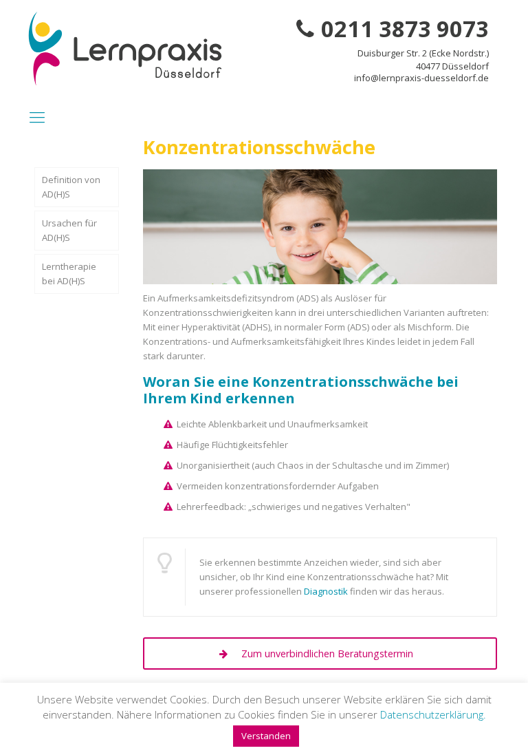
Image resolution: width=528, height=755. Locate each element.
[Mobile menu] (37, 116)
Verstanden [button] (266, 736)
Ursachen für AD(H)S (69, 230)
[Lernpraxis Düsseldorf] (125, 48)
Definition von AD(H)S (71, 186)
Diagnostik (326, 591)
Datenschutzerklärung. (433, 714)
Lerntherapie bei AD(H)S (69, 273)
